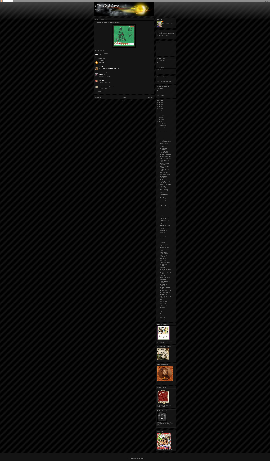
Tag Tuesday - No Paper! (165, 292)
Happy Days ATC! (164, 279)
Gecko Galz (159, 90)
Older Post (150, 97)
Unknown (101, 60)
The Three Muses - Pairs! (165, 290)
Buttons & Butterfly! (164, 230)
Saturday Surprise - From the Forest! (165, 182)
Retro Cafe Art (160, 95)
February (162, 319)
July (161, 309)
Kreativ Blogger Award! (165, 225)
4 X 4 (100, 54)
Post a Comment (100, 91)
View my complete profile (167, 23)
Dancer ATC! (162, 267)
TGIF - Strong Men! (164, 236)
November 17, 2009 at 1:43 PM (105, 82)
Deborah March (102, 72)
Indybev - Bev (160, 65)
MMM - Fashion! (163, 260)
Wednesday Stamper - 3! (165, 154)
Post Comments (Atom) (127, 100)
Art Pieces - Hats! (163, 294)
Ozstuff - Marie (160, 67)
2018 (160, 104)
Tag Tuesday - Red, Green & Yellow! (164, 152)
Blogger (142, 458)
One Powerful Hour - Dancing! (164, 146)
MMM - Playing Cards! (165, 174)
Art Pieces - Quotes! (164, 247)
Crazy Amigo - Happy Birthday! (164, 127)
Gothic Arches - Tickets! (165, 262)
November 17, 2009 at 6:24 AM (105, 70)
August (161, 307)
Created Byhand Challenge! (101, 50)
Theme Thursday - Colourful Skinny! (164, 198)
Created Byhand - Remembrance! (164, 253)
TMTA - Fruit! (163, 258)
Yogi (100, 66)
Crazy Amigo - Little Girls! (165, 158)
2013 (160, 114)
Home (124, 97)
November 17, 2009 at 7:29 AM (105, 76)
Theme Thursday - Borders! (164, 285)
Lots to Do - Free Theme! (165, 184)
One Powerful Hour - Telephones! (164, 195)
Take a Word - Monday (162, 79)
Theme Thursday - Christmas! (164, 149)
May (161, 313)
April (161, 315)
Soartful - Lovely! (163, 179)
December (162, 123)
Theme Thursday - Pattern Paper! (164, 238)
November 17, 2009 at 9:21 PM (105, 88)
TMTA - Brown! (163, 299)
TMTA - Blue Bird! (164, 172)
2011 (160, 117)
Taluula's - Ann (160, 69)
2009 (160, 121)
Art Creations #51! (164, 143)
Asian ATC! (162, 232)
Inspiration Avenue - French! (164, 167)
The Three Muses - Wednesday (164, 81)
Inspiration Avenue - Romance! (164, 211)
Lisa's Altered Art (161, 93)
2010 (160, 119)
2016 (160, 108)
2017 (160, 106)
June (161, 311)
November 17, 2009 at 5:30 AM (105, 64)
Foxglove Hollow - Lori (162, 62)
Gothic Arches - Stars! (164, 220)
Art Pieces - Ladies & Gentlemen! (164, 164)
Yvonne (165, 21)
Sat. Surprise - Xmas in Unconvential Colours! (165, 141)
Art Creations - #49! (164, 234)
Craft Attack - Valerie (161, 60)
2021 (160, 102)
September (162, 305)
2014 (160, 112)
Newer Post (98, 97)
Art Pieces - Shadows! (165, 205)
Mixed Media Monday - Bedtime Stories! (165, 132)
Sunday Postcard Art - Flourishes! (164, 177)
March (161, 317)
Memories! (162, 135)
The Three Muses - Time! (165, 156)
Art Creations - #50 (164, 192)
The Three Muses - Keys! (165, 203)
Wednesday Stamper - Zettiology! (165, 241)
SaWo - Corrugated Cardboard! (164, 187)
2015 (160, 110)
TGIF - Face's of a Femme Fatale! (164, 190)
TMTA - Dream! (163, 130)
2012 (160, 115)
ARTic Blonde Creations (107, 6)
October (162, 303)
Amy (100, 85)
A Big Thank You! (163, 275)
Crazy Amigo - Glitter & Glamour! (165, 256)
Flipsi (100, 78)
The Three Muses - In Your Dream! (164, 245)
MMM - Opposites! (164, 301)
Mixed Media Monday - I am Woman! (165, 218)
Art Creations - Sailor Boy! (165, 277)
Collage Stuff (160, 88)
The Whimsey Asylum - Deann (164, 72)
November (162, 125)
